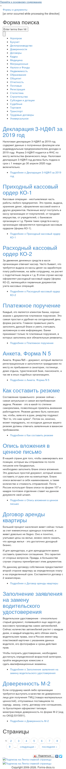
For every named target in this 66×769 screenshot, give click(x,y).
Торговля (15, 107)
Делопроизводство (21, 45)
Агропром (16, 38)
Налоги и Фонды (20, 67)
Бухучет (14, 42)
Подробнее (32, 343)
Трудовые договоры (22, 115)
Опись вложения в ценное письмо (26, 448)
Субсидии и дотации (22, 100)
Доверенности (18, 49)
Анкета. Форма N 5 (27, 353)
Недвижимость (19, 71)
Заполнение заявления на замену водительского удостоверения (32, 602)
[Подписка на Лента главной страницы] (27, 759)
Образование (18, 74)
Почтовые (16, 85)
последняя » (49, 746)
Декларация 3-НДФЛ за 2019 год (33, 132)
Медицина (16, 60)
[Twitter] (61, 755)
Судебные (16, 104)
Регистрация (17, 89)
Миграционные (19, 63)
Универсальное (19, 118)
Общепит (15, 78)
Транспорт (16, 111)
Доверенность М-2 (26, 683)
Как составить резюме (31, 390)
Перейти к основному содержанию (21, 2)
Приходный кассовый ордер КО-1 (30, 189)
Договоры (16, 53)
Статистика (16, 93)
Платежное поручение (31, 305)
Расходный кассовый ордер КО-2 (30, 250)
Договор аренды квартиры (24, 517)
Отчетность (17, 82)
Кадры (14, 56)
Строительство (19, 96)
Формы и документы (15, 9)
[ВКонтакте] (57, 755)
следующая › (28, 746)
